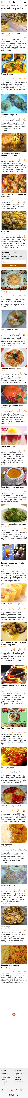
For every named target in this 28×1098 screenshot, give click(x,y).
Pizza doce (5, 926)
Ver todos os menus (5, 1078)
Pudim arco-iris (7, 728)
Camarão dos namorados (11, 369)
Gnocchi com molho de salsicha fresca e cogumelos (13, 644)
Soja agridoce (6, 845)
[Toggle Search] (21, 2)
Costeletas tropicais (9, 115)
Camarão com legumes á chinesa (11, 966)
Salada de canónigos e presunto (13, 524)
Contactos (19, 1070)
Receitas (4, 1070)
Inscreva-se (14, 266)
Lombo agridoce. (7, 767)
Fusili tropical (6, 231)
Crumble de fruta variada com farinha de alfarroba (12, 154)
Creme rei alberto (8, 446)
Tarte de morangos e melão (12, 806)
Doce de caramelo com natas (12, 487)
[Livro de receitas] (14, 2)
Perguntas (5, 1082)
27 (22, 1014)
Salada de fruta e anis (9, 330)
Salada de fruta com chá (10, 33)
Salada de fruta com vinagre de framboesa (13, 195)
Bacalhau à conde (8, 885)
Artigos (4, 1084)
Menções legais (20, 1082)
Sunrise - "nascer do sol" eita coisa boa (12, 564)
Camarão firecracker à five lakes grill (13, 686)
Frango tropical (7, 74)
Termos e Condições (18, 1078)
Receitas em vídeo (5, 1074)
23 (5, 1014)
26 (18, 1014)
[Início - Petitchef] (2, 5)
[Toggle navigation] (25, 2)
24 (10, 1014)
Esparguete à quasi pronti (11, 291)
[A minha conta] (17, 2)
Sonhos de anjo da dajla (10, 604)
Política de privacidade (18, 1074)
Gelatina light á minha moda (12, 406)
